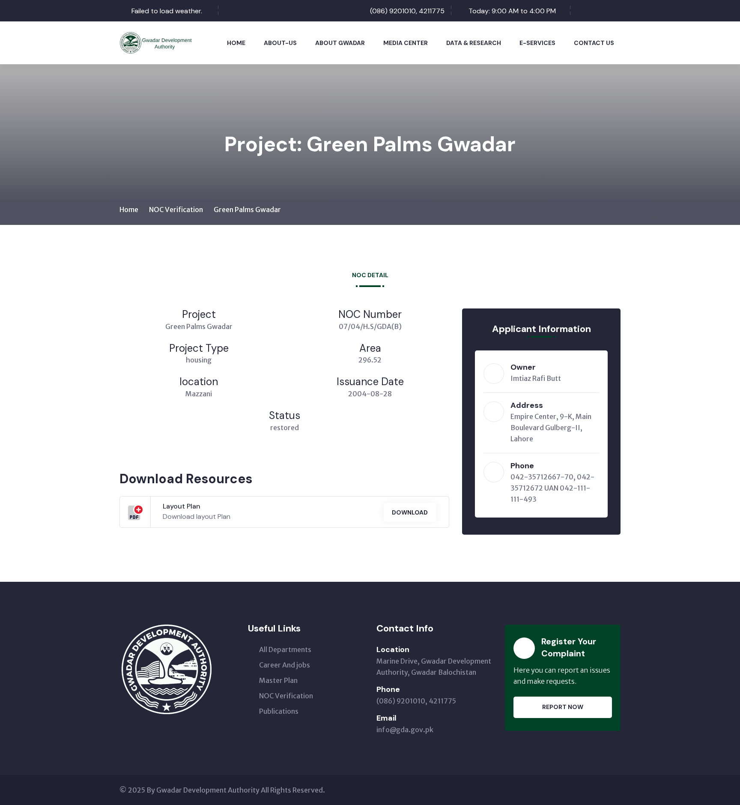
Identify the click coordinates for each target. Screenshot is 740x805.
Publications (278, 711)
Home (236, 43)
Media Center (405, 43)
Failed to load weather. (166, 10)
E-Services (537, 43)
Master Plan (278, 680)
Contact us (594, 43)
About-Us (280, 43)
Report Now (562, 707)
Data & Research (473, 43)
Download (410, 512)
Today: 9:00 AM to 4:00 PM (512, 10)
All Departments (285, 649)
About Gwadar (340, 43)
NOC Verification (176, 209)
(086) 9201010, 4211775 (407, 10)
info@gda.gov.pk (404, 729)
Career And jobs (284, 665)
